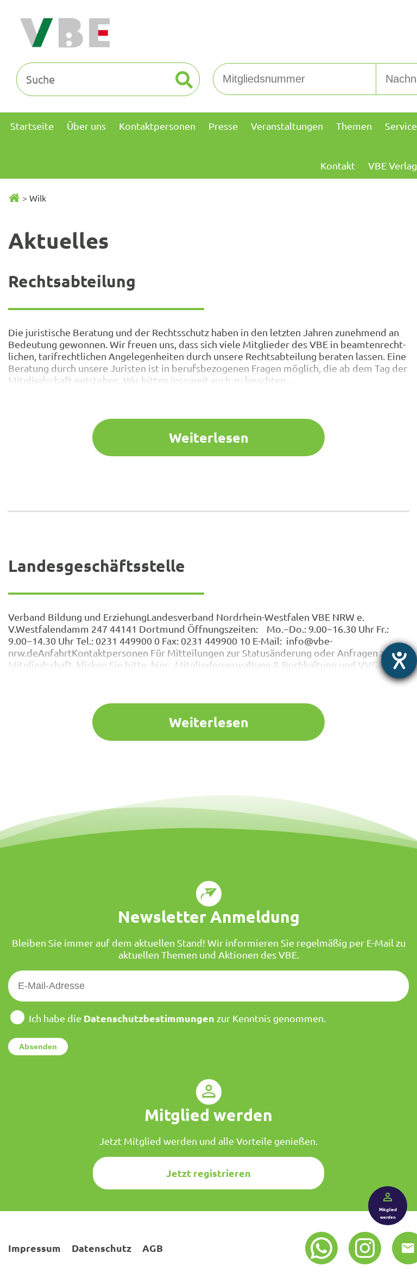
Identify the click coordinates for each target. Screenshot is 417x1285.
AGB (152, 1248)
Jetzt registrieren (208, 1173)
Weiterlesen (209, 437)
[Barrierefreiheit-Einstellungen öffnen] (399, 660)
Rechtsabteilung (72, 281)
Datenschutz (101, 1248)
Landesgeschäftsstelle (96, 566)
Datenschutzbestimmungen (149, 1018)
